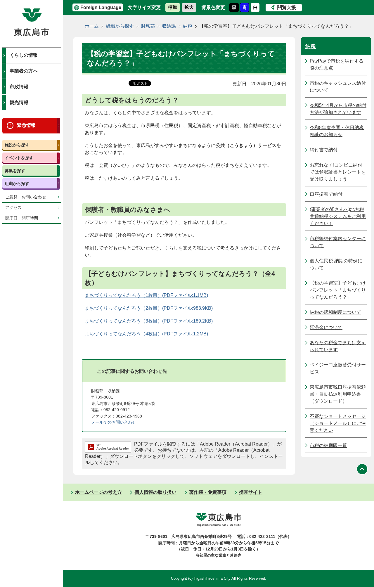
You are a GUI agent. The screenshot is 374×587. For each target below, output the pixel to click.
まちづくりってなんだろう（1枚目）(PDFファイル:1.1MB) (146, 295)
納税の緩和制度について (335, 312)
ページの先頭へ (362, 469)
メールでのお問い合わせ (113, 422)
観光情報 (19, 102)
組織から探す (17, 183)
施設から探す (17, 145)
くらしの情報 (24, 55)
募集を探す (15, 170)
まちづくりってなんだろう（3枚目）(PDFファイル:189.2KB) (149, 320)
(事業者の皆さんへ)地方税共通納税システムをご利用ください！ (338, 216)
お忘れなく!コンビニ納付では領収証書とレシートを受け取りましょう (338, 171)
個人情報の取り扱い (155, 492)
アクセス (13, 207)
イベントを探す (19, 157)
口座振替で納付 (326, 194)
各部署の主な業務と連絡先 (218, 555)
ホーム (92, 26)
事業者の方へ (24, 70)
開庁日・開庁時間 (21, 218)
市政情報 (19, 86)
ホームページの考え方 (98, 492)
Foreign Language (100, 7)
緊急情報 (26, 125)
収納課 (169, 26)
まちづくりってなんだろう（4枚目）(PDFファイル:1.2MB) (146, 333)
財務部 (148, 26)
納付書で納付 (324, 149)
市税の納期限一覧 (328, 445)
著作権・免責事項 (207, 492)
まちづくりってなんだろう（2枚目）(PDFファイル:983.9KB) (149, 308)
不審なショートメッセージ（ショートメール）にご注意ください (338, 423)
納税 (187, 26)
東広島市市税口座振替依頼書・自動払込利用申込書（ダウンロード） (338, 394)
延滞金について (326, 327)
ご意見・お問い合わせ (25, 197)
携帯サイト (250, 492)
